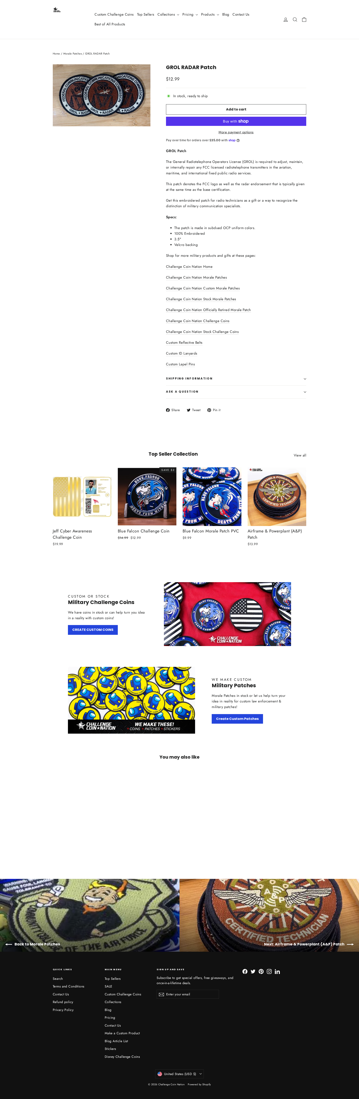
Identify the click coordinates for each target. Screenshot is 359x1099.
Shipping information (189, 379)
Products (208, 14)
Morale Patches (72, 54)
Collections (166, 14)
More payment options (236, 132)
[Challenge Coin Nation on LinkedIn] (277, 971)
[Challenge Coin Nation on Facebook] (244, 971)
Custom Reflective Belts (184, 342)
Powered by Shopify (199, 1084)
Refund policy (63, 1002)
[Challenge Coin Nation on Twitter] (253, 971)
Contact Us (240, 14)
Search (58, 978)
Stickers (110, 1048)
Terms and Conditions (68, 986)
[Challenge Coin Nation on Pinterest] (261, 971)
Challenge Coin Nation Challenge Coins (198, 320)
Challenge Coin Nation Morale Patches (196, 277)
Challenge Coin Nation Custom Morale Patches (203, 288)
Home (56, 54)
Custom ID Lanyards (181, 353)
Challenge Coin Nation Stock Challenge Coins (202, 331)
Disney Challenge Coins (122, 1056)
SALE (108, 986)
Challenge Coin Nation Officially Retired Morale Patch (208, 309)
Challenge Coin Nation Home (189, 266)
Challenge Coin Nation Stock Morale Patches (201, 298)
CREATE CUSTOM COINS (92, 629)
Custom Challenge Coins (114, 14)
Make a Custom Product (122, 1033)
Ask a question (182, 392)
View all (300, 455)
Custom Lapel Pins (180, 364)
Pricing (188, 14)
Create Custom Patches (237, 718)
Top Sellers (145, 14)
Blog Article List (116, 1041)
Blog (225, 14)
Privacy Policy (63, 1009)
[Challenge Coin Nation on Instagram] (269, 971)
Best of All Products (110, 24)
